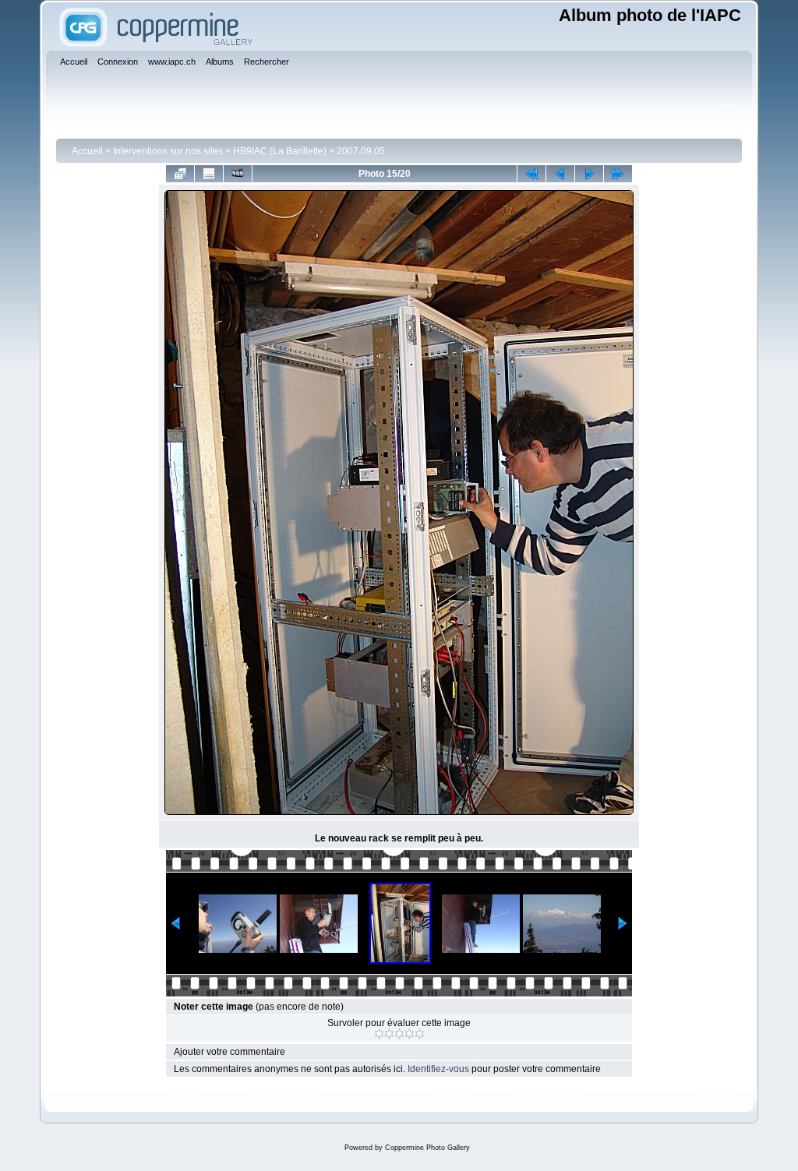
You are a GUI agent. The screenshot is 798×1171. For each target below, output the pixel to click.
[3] (399, 1033)
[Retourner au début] (531, 173)
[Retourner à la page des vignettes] (180, 173)
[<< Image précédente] (560, 173)
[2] (389, 1033)
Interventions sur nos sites (168, 151)
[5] (420, 1033)
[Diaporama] (238, 173)
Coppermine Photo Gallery (427, 1148)
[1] (379, 1033)
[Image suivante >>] (589, 173)
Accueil (87, 151)
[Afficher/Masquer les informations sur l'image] (209, 173)
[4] (409, 1033)
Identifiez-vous (438, 1068)
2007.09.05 (361, 151)
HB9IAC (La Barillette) (280, 151)
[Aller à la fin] (618, 173)
